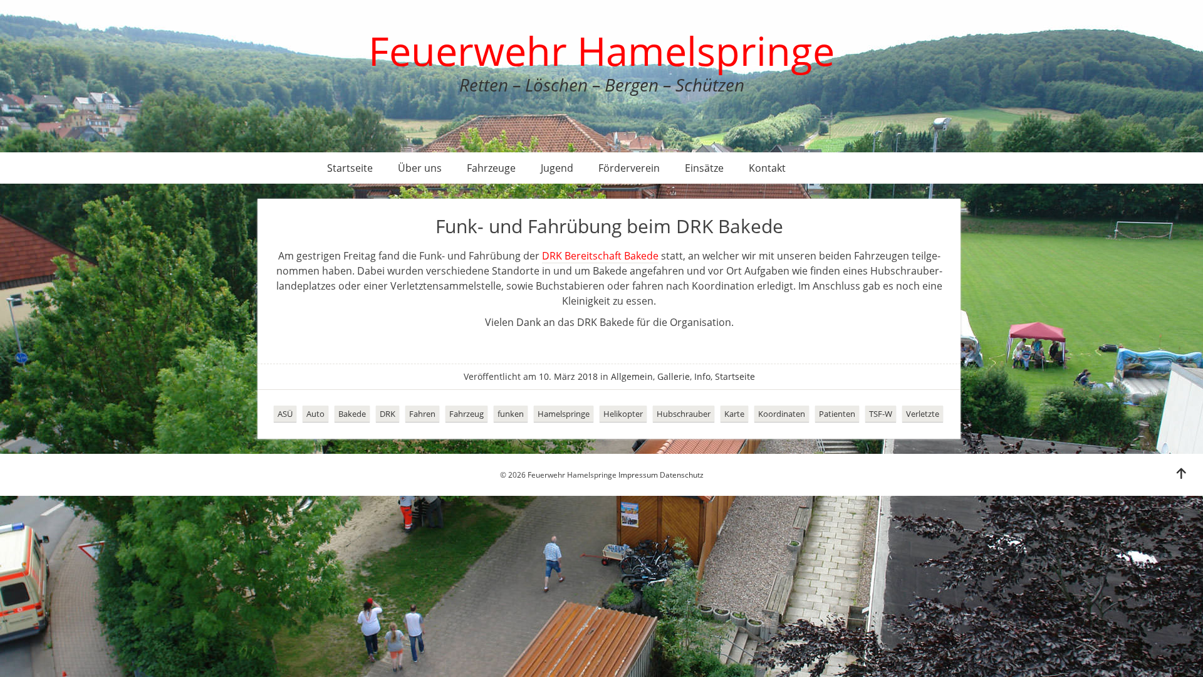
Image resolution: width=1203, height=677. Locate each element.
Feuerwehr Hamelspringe (601, 50)
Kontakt (767, 168)
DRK (387, 413)
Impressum (638, 475)
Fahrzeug (466, 413)
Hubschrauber (684, 413)
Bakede (352, 413)
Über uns (420, 168)
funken (510, 413)
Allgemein (632, 376)
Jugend (557, 168)
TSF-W (880, 413)
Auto (315, 413)
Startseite (350, 168)
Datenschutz (682, 475)
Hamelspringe (564, 413)
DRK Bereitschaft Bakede (600, 256)
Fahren (422, 413)
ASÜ (285, 413)
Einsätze (704, 168)
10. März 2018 (568, 376)
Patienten (837, 413)
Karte (734, 413)
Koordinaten (781, 413)
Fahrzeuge (491, 168)
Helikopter (623, 413)
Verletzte (922, 413)
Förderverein (629, 168)
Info (702, 376)
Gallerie (673, 376)
